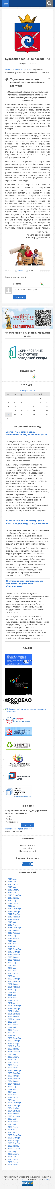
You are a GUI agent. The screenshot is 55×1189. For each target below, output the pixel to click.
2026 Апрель (13, 1154)
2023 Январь (13, 1049)
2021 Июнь (13, 997)
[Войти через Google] (42, 284)
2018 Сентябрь (14, 927)
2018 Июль (13, 925)
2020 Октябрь (14, 978)
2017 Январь (13, 898)
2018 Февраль (14, 916)
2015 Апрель (13, 879)
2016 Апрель (13, 889)
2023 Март (12, 1054)
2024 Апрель (13, 1089)
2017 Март (12, 900)
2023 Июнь (13, 1062)
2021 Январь (13, 984)
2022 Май (12, 1027)
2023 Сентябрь (14, 1070)
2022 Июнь (13, 1030)
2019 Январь (13, 930)
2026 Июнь (13, 1159)
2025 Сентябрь (14, 1135)
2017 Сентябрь (14, 908)
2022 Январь (13, 1016)
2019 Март (12, 935)
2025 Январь (13, 1113)
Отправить (20, 297)
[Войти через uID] (24, 284)
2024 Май (12, 1092)
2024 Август (13, 1100)
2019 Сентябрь (14, 949)
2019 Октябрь (14, 951)
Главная (9, 69)
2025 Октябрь (14, 1137)
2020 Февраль (14, 960)
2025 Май (12, 1124)
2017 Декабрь (14, 914)
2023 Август (13, 1067)
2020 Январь (13, 957)
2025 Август (13, 1132)
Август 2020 (27, 390)
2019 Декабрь (14, 954)
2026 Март (12, 1151)
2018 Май (12, 922)
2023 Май (12, 1059)
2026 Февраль (14, 1148)
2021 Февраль (14, 987)
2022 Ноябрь (13, 1043)
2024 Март (12, 1086)
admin (20, 271)
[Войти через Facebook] (33, 284)
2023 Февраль (14, 1051)
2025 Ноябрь (13, 1140)
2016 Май (12, 892)
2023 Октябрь (14, 1073)
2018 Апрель (13, 919)
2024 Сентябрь (14, 1102)
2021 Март (12, 989)
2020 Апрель (13, 965)
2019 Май (12, 941)
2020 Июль (13, 973)
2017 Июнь (13, 903)
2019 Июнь (13, 943)
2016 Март (12, 887)
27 (27, 414)
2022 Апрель (13, 1024)
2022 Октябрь (14, 1040)
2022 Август (13, 1035)
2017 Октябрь (14, 911)
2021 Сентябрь (14, 1005)
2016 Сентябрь (14, 895)
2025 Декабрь (14, 1143)
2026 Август (13, 1164)
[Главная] (27, 52)
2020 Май (12, 968)
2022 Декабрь (14, 1046)
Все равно (13, 822)
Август (24, 69)
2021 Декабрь (14, 1013)
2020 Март (12, 962)
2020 (17, 69)
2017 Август (13, 906)
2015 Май (12, 881)
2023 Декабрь (14, 1078)
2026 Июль (13, 1162)
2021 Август (13, 1003)
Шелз (46, 1179)
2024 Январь (13, 1081)
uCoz (24, 1179)
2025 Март (12, 1119)
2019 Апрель (13, 938)
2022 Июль (13, 1032)
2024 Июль (13, 1097)
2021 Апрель (13, 992)
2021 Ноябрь (13, 1011)
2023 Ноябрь (13, 1075)
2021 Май (12, 995)
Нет (10, 819)
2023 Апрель (13, 1057)
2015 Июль (13, 884)
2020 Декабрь (14, 981)
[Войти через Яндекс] (38, 284)
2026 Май (12, 1156)
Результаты (10, 828)
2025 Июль (13, 1129)
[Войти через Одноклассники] (47, 284)
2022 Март (12, 1022)
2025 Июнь (13, 1127)
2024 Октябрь (14, 1105)
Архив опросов (25, 828)
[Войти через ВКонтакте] (28, 284)
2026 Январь (13, 1146)
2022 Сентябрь (14, 1038)
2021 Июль (13, 1000)
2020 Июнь (13, 970)
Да (9, 816)
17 (8, 410)
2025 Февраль (14, 1116)
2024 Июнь (13, 1094)
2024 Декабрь (14, 1110)
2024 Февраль (14, 1084)
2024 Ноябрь (13, 1108)
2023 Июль (13, 1065)
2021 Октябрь (14, 1008)
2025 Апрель (13, 1121)
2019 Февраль (14, 933)
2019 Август (13, 946)
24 (30, 69)
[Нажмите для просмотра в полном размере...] (28, 265)
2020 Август (13, 976)
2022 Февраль (14, 1019)
